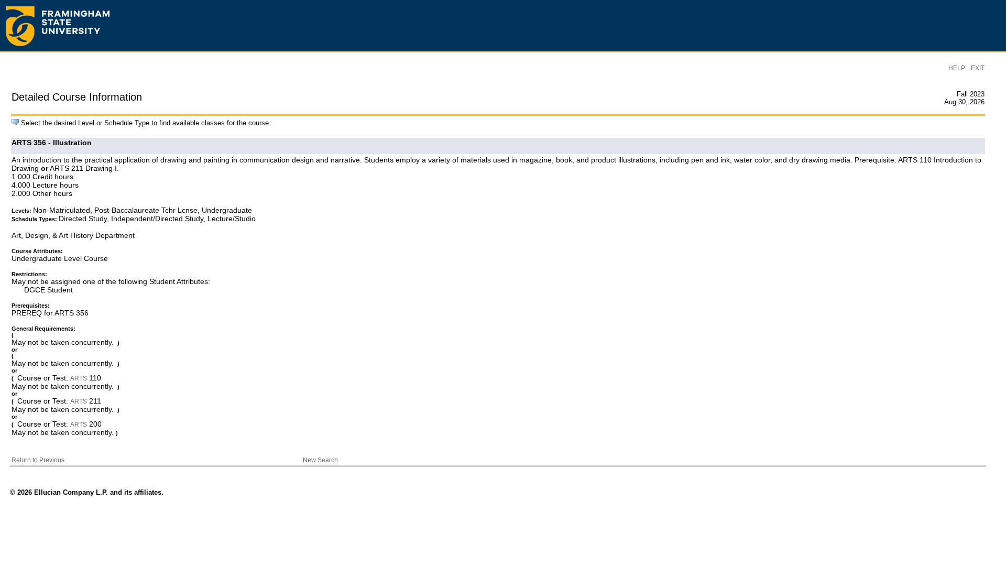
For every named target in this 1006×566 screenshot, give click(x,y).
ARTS (78, 378)
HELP (956, 68)
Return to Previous (38, 460)
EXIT (978, 68)
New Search (320, 460)
